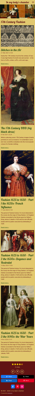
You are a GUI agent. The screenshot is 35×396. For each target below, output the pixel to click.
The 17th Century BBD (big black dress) (16, 130)
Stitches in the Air (11, 50)
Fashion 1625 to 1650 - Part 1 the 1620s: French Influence (17, 203)
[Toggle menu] (33, 2)
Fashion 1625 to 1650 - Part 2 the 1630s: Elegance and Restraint (17, 258)
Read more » (5, 64)
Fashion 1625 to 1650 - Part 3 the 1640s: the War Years (17, 334)
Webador (10, 393)
